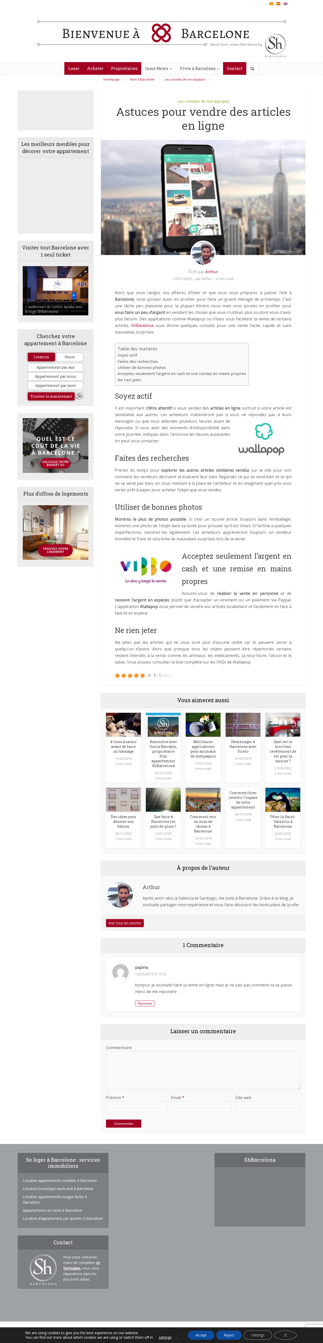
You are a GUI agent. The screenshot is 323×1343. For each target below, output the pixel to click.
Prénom (115, 1097)
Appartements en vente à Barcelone (52, 1210)
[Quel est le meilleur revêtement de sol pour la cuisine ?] (282, 724)
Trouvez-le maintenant (51, 396)
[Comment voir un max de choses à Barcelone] (203, 799)
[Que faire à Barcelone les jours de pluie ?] (163, 799)
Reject (229, 1335)
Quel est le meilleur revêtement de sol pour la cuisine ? (283, 751)
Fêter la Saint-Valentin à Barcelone (283, 821)
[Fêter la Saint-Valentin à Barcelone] (282, 799)
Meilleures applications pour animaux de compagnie (203, 748)
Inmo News (156, 68)
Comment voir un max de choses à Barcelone (203, 823)
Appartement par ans (55, 367)
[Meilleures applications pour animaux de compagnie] (203, 724)
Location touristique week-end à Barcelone (58, 1188)
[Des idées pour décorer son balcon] (123, 799)
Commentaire (119, 1047)
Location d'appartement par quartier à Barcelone (63, 1218)
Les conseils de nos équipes (203, 101)
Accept (201, 1335)
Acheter (95, 68)
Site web (243, 1097)
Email (177, 1097)
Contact (235, 68)
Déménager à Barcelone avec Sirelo (243, 746)
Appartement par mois (55, 376)
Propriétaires (124, 68)
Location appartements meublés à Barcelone (60, 1180)
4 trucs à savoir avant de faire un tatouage (123, 746)
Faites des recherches (138, 361)
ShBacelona (142, 325)
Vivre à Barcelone (197, 68)
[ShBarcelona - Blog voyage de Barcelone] (161, 34)
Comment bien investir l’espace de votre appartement (243, 799)
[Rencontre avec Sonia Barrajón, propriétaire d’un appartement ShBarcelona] (163, 724)
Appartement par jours (55, 385)
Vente (70, 356)
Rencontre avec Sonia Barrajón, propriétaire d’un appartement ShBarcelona (163, 753)
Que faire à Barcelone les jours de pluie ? (163, 821)
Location (41, 356)
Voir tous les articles (125, 923)
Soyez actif (127, 355)
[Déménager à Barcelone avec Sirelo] (243, 724)
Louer (73, 68)
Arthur (211, 271)
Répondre (145, 1003)
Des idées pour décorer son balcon (123, 821)
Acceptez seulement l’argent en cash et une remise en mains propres (182, 373)
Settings (257, 1335)
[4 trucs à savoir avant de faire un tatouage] (123, 724)
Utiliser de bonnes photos (142, 367)
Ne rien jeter (129, 379)
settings (165, 1337)
